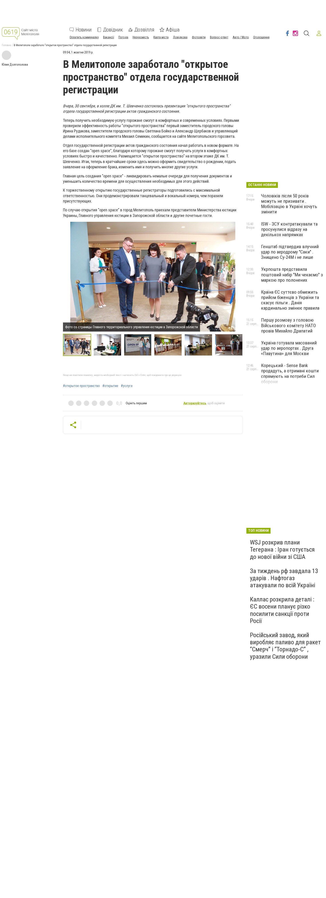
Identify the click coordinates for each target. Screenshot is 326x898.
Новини (84, 30)
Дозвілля (144, 30)
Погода (123, 37)
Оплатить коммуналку (84, 37)
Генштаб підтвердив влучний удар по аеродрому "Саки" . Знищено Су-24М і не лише (290, 252)
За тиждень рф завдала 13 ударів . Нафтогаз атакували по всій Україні (284, 578)
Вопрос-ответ (219, 37)
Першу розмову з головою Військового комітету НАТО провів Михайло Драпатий (288, 325)
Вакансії (108, 37)
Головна (6, 45)
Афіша (173, 30)
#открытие (110, 386)
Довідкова (180, 37)
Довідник (113, 30)
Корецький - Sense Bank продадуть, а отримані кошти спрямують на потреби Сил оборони (290, 373)
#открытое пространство (81, 386)
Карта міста (161, 37)
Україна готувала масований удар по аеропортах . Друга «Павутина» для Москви (289, 348)
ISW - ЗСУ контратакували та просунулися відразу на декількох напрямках (289, 229)
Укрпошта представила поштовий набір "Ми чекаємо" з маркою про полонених (292, 275)
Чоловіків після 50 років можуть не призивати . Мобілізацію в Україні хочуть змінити (289, 203)
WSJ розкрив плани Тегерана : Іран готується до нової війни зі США (282, 549)
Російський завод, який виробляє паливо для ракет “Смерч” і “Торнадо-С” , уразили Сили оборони (285, 645)
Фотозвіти (199, 37)
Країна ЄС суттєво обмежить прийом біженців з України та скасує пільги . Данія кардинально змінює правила (290, 300)
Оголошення (261, 37)
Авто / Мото (241, 37)
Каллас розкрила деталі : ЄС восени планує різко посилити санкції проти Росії (282, 610)
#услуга (126, 386)
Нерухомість (141, 37)
